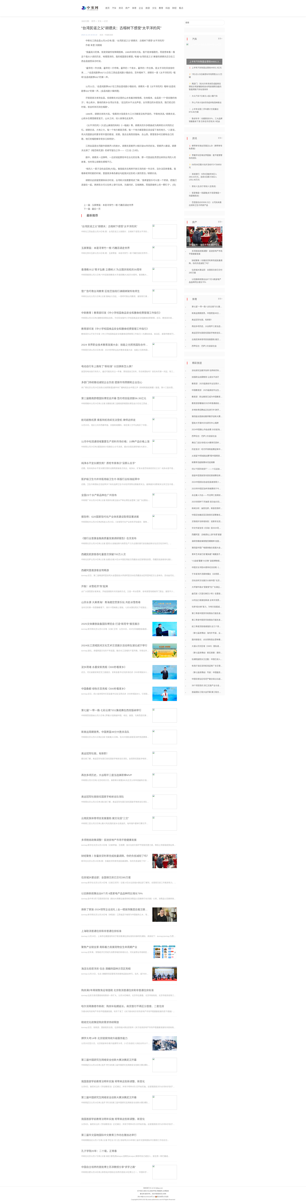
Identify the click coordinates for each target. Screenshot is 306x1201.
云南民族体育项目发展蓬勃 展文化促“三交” (105, 818)
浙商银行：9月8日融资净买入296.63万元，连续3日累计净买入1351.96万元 (203, 177)
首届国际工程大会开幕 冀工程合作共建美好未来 (207, 692)
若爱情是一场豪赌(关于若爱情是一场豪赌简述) (205, 194)
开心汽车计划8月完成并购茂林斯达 (206, 103)
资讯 (121, 8)
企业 (141, 8)
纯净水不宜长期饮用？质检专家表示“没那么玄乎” (108, 463)
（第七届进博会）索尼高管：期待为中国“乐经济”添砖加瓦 (207, 653)
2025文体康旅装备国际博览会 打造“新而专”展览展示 (110, 623)
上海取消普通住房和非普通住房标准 (101, 931)
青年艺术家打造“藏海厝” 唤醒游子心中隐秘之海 (207, 554)
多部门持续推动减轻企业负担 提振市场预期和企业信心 (111, 382)
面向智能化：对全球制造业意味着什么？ (207, 640)
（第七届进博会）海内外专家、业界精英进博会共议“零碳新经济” (207, 633)
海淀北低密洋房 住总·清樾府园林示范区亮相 (106, 968)
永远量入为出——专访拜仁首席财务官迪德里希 (207, 495)
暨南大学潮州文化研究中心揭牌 (205, 423)
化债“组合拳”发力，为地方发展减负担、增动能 (207, 607)
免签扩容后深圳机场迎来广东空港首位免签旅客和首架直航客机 (207, 666)
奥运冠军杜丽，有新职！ (95, 753)
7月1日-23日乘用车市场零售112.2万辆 (205, 75)
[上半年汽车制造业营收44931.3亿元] (204, 54)
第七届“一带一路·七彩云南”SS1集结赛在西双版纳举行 (111, 710)
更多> (220, 39)
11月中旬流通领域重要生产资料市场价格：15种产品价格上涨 (115, 441)
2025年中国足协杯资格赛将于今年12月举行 (207, 489)
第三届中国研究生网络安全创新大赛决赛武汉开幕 (109, 1059)
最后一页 (96, 209)
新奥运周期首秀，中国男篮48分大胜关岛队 (105, 731)
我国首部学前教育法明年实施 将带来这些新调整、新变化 (113, 1081)
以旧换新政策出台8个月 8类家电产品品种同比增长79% (112, 893)
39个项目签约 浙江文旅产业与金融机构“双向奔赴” (207, 686)
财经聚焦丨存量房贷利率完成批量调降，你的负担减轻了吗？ (115, 855)
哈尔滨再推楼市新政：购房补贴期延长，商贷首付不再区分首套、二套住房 (122, 1006)
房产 (127, 8)
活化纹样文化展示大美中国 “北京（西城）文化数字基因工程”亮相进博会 (207, 580)
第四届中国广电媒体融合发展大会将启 (207, 548)
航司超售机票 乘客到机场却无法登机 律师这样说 (108, 420)
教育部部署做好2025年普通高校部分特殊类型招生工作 (207, 403)
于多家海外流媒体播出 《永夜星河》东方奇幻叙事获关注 (207, 574)
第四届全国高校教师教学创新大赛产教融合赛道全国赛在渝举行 (207, 416)
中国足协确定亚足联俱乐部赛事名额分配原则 (207, 515)
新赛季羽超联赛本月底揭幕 (203, 462)
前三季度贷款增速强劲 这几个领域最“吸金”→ (207, 626)
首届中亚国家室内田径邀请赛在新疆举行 (207, 475)
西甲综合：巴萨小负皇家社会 (204, 346)
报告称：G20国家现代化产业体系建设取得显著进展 (110, 516)
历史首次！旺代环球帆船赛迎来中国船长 (207, 449)
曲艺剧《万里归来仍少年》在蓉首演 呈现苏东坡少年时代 (207, 594)
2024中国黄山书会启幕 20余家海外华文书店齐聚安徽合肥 (207, 430)
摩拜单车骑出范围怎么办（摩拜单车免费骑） (205, 147)
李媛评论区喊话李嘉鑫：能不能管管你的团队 (205, 156)
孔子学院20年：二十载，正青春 (99, 1151)
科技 (168, 8)
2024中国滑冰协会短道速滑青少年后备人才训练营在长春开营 (207, 482)
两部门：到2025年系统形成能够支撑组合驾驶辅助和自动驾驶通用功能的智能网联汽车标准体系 (205, 86)
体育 (134, 8)
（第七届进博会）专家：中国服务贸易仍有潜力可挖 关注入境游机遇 (207, 672)
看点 (181, 8)
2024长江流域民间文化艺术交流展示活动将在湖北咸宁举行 (114, 645)
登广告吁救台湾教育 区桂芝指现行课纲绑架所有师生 (110, 291)
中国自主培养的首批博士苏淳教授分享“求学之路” (108, 1167)
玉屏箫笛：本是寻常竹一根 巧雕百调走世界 (112, 205)
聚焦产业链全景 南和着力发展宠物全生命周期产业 (109, 947)
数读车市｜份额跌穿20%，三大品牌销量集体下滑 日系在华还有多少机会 (205, 120)
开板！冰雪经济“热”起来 (94, 586)
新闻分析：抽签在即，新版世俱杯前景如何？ (207, 508)
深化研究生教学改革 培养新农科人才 (207, 370)
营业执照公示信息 (162, 1197)
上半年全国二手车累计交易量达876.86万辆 (204, 110)
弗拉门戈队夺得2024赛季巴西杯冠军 (207, 443)
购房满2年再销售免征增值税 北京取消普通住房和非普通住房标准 (117, 990)
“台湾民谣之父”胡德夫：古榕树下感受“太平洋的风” (109, 226)
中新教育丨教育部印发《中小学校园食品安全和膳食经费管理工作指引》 (121, 312)
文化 (154, 8)
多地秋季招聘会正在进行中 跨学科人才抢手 (207, 410)
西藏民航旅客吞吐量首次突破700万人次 (103, 554)
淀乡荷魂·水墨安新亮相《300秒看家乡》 (104, 667)
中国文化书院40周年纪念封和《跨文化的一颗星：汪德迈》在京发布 (207, 567)
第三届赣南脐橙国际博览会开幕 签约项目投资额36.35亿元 (113, 398)
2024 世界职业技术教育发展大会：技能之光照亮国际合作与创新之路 (115, 344)
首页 (107, 8)
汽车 (114, 8)
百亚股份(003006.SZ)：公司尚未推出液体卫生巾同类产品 (205, 203)
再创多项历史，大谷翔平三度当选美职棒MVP (106, 775)
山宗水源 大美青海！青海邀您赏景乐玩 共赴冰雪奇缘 (110, 602)
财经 (174, 8)
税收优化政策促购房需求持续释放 (100, 1022)
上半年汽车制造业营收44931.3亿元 (207, 68)
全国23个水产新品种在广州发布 (99, 495)
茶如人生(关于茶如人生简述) (204, 186)
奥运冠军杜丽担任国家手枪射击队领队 (102, 796)
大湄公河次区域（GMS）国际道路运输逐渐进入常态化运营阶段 (207, 646)
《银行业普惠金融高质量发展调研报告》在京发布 (109, 538)
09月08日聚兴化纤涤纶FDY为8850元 (205, 166)
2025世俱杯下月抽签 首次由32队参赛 (207, 502)
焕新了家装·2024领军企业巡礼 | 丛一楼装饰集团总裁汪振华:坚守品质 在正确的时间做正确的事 (115, 909)
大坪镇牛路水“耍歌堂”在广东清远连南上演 (207, 587)
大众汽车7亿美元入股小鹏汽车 (205, 96)
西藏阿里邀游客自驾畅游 (95, 570)
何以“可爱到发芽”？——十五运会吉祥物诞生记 (207, 469)
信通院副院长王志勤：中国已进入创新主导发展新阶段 (207, 659)
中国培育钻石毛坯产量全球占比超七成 (207, 679)
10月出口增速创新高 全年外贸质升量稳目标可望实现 (207, 600)
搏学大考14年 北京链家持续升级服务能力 (104, 1038)
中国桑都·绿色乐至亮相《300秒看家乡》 (104, 688)
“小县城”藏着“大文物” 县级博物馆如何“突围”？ (207, 561)
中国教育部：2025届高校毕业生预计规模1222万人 (207, 390)
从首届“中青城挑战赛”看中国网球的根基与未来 (207, 456)
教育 (161, 8)
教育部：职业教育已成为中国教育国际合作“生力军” (207, 397)
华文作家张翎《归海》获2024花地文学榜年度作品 (207, 528)
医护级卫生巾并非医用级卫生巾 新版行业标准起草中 (110, 479)
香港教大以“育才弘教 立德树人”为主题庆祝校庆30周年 (111, 269)
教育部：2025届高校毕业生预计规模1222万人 (207, 384)
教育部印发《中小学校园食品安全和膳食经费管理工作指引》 (115, 328)
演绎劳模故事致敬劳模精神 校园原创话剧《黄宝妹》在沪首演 (207, 541)
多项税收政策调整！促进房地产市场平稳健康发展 (109, 839)
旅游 (147, 8)
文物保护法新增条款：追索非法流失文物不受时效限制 (207, 521)
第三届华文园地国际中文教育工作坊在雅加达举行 (109, 1135)
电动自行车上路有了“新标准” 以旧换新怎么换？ (107, 366)
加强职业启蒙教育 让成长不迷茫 (205, 377)
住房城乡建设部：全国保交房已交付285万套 (106, 877)
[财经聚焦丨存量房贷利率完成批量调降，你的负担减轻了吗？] (204, 237)
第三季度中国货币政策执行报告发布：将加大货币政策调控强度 (207, 613)
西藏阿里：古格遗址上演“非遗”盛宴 (207, 535)
